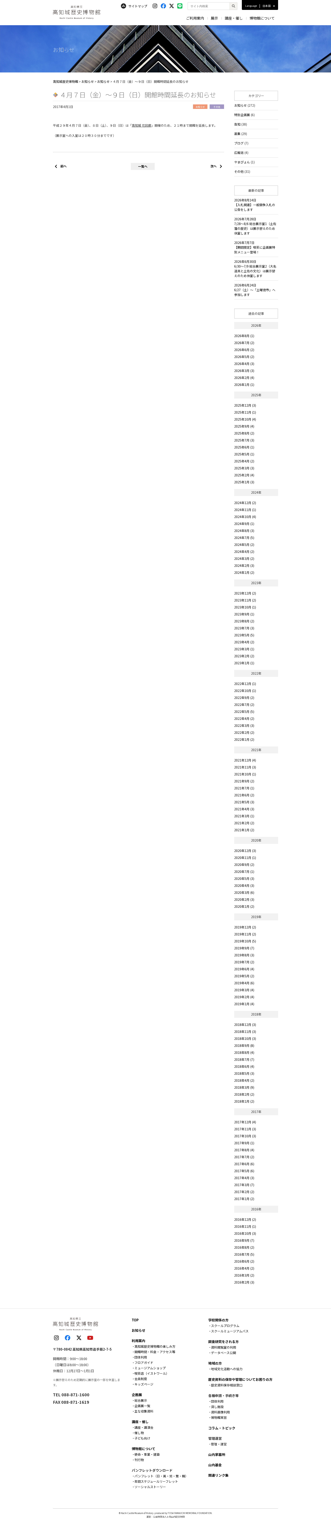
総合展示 (140, 1400)
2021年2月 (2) (244, 823)
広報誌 (239, 152)
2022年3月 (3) (244, 725)
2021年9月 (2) (244, 781)
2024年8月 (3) (244, 530)
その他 (239, 171)
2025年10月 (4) (245, 419)
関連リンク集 (218, 1475)
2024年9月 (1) (244, 523)
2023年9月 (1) (244, 614)
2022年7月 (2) (244, 704)
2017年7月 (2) (244, 1157)
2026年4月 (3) (244, 363)
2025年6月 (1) (244, 447)
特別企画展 (242, 115)
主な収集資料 (143, 1411)
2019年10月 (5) (245, 941)
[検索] (233, 6)
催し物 (139, 1433)
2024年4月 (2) (244, 551)
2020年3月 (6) (244, 892)
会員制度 (140, 1379)
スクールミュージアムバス (230, 1331)
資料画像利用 (220, 1412)
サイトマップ (137, 6)
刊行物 (139, 1460)
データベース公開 (223, 1352)
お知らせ (240, 105)
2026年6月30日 (255, 268)
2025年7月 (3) (244, 440)
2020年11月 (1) (245, 857)
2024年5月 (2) (244, 544)
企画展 (137, 1394)
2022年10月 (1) (245, 690)
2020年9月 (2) (244, 864)
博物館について (262, 18)
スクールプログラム (225, 1325)
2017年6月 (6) (244, 1164)
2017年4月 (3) (244, 1178)
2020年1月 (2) (244, 906)
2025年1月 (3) (244, 482)
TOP (135, 1320)
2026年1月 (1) (244, 384)
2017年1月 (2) (244, 1198)
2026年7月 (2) (244, 342)
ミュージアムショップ (150, 1368)
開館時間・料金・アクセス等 (154, 1352)
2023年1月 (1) (244, 663)
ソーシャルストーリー (150, 1487)
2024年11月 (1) (245, 509)
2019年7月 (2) (244, 962)
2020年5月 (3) (244, 878)
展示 (214, 18)
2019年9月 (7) (244, 948)
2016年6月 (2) (244, 1261)
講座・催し (234, 18)
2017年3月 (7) (244, 1185)
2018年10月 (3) (245, 1038)
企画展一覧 (142, 1406)
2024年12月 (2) (245, 502)
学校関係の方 (218, 1320)
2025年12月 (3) (245, 405)
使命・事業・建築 (147, 1454)
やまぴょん (242, 162)
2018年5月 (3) (244, 1073)
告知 (237, 124)
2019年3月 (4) (244, 990)
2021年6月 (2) (244, 795)
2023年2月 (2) (244, 656)
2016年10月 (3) (245, 1233)
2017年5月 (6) (244, 1171)
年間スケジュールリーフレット (156, 1481)
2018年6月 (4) (244, 1066)
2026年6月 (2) (244, 349)
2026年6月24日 (254, 290)
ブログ (239, 143)
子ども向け (142, 1438)
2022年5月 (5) (244, 711)
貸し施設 (217, 1406)
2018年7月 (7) (244, 1059)
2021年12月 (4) (245, 760)
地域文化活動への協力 (227, 1369)
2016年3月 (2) (244, 1275)
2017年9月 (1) (244, 1143)
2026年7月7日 (254, 247)
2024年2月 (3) (244, 565)
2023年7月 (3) (244, 628)
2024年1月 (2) (244, 572)
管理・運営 (219, 1444)
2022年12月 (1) (245, 683)
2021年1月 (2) (244, 830)
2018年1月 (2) (244, 1101)
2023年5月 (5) (244, 635)
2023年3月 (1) (244, 649)
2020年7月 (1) (244, 871)
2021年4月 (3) (244, 809)
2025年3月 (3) (244, 468)
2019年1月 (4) (244, 1004)
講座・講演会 (143, 1427)
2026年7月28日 (255, 226)
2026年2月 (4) (244, 377)
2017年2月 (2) (244, 1192)
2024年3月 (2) (244, 558)
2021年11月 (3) (245, 767)
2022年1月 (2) (244, 739)
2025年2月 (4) (244, 475)
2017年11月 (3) (245, 1129)
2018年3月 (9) (244, 1087)
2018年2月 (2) (244, 1094)
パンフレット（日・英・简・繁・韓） (161, 1476)
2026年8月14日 (254, 205)
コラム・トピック (221, 1428)
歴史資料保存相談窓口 (227, 1385)
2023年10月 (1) (245, 607)
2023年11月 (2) (245, 600)
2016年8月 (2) (244, 1247)
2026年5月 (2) (244, 356)
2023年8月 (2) (244, 621)
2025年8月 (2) (244, 433)
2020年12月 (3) (245, 850)
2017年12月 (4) (245, 1122)
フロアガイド (143, 1362)
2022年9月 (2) (244, 697)
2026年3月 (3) (244, 370)
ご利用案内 (195, 18)
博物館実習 (219, 1417)
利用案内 (138, 1340)
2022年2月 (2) (244, 732)
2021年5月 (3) (244, 802)
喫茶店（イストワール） (151, 1373)
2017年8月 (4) (244, 1150)
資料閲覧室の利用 (223, 1347)
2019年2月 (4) (244, 997)
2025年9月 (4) (244, 426)
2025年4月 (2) (244, 461)
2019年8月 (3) (244, 955)
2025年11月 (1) (245, 412)
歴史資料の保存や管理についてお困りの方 (240, 1379)
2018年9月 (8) (244, 1045)
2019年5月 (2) (244, 976)
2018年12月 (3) (245, 1024)
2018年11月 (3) (245, 1031)
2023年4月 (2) (244, 642)
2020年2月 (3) (244, 899)
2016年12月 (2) (245, 1219)
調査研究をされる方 (223, 1341)
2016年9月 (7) (244, 1240)
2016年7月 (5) (244, 1254)
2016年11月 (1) (245, 1226)
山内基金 (215, 1464)
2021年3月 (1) (244, 816)
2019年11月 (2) (245, 934)
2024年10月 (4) (245, 516)
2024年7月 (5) (244, 537)
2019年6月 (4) (244, 969)
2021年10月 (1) (245, 774)
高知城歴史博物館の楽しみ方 (154, 1346)
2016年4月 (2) (244, 1268)
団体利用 (140, 1357)
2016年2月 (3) (244, 1282)
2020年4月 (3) (244, 885)
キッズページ (143, 1384)
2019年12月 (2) (245, 927)
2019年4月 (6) (244, 983)
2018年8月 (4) (244, 1052)
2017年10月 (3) (245, 1136)
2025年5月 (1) (244, 454)
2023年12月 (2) (245, 593)
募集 (237, 133)
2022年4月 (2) (244, 718)
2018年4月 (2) (244, 1080)
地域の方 (215, 1363)
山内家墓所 (216, 1454)
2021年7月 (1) (244, 788)
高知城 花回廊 (141, 125)
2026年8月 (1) (244, 335)
